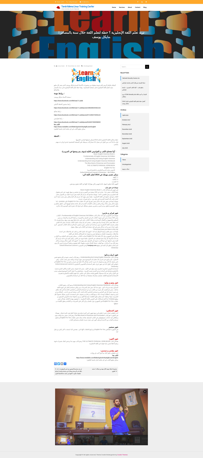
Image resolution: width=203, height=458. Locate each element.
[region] (101, 417)
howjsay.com (92, 245)
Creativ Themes (122, 455)
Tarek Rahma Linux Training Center (77, 6)
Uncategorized (87, 66)
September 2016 (127, 138)
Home (114, 7)
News (124, 159)
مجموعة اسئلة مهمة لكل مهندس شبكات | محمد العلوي (104, 370)
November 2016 (127, 134)
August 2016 (126, 143)
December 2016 (127, 129)
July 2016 (125, 148)
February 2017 (126, 124)
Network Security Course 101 (131, 78)
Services (122, 7)
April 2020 (125, 115)
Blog (144, 7)
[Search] (147, 67)
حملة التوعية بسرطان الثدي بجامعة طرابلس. (133, 83)
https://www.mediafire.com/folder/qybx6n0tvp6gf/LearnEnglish (75, 127)
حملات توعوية (125, 169)
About (130, 7)
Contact (137, 7)
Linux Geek (61, 66)
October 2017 (126, 120)
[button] (144, 391)
